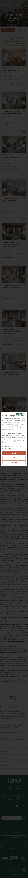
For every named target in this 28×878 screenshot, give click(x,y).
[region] (14, 439)
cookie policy (8, 448)
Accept (14, 453)
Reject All (14, 462)
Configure (14, 457)
